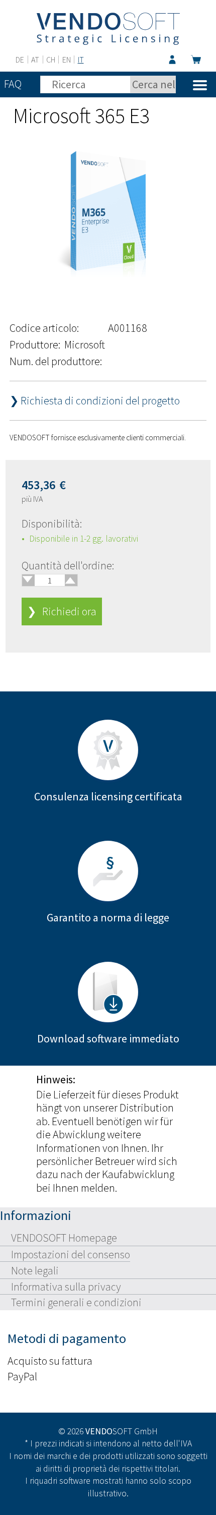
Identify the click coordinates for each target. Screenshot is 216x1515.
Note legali (35, 1270)
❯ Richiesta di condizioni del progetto (95, 400)
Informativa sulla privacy (66, 1286)
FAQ (13, 84)
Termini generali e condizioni (76, 1302)
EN (66, 59)
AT (35, 59)
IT (81, 59)
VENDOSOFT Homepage (64, 1238)
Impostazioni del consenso (70, 1254)
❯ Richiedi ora (61, 611)
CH (50, 59)
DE (20, 59)
